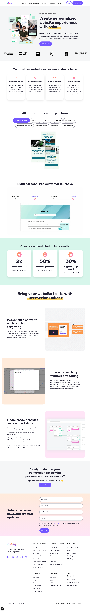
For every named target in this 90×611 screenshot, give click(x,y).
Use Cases (71, 544)
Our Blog (53, 577)
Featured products (39, 544)
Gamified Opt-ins (68, 126)
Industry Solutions (57, 544)
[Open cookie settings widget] (2, 608)
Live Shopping (71, 556)
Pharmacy (53, 559)
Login (69, 3)
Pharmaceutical (54, 556)
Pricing (44, 3)
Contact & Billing (38, 591)
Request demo (78, 3)
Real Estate (53, 562)
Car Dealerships (55, 550)
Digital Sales (71, 550)
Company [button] (61, 3)
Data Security (37, 586)
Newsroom (36, 588)
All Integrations (72, 585)
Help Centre (71, 580)
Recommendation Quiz (21, 120)
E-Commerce (54, 553)
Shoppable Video (38, 567)
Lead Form (47, 120)
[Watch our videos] (13, 557)
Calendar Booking (41, 126)
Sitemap (79, 603)
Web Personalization (39, 550)
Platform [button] (23, 3)
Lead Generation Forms (40, 562)
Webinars (53, 583)
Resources (54, 573)
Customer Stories (34, 3)
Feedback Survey (70, 120)
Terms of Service (60, 603)
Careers (35, 583)
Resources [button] (52, 3)
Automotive (53, 547)
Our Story (36, 577)
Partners (35, 580)
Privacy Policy (56, 523)
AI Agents (36, 547)
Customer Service (72, 547)
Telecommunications (56, 564)
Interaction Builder (38, 556)
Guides (52, 580)
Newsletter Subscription (24, 126)
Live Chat (36, 553)
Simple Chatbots (38, 559)
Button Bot (35, 120)
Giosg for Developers (73, 583)
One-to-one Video (38, 564)
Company (36, 573)
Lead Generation (72, 553)
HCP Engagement (72, 559)
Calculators (54, 126)
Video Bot (58, 120)
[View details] (8, 557)
